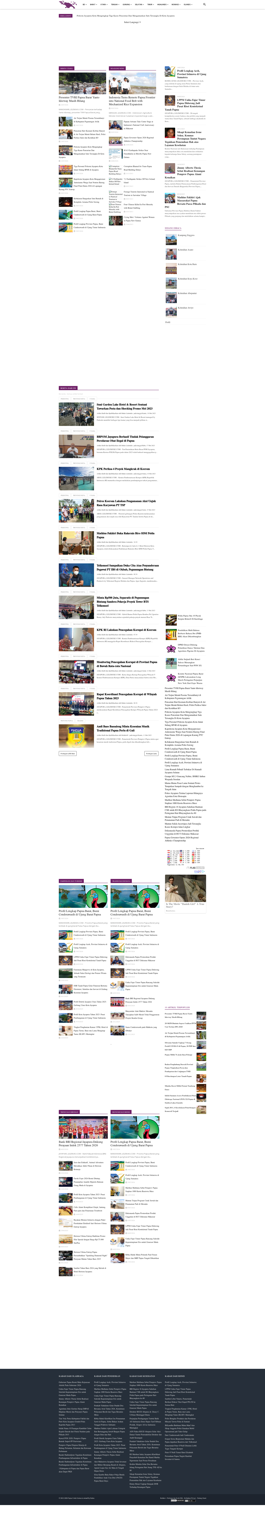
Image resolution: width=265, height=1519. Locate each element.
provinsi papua (79, 399)
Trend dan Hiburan (69, 1112)
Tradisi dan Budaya (121, 881)
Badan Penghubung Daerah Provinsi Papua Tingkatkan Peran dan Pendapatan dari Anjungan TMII (179, 1068)
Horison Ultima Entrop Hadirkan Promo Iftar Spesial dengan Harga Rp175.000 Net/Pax (89, 1239)
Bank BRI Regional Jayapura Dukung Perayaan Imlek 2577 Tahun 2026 (81, 1143)
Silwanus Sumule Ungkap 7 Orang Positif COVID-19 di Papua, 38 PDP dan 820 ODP (180, 1046)
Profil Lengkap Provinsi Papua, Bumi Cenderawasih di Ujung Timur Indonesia (182, 757)
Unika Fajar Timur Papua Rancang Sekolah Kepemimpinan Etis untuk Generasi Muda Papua (142, 986)
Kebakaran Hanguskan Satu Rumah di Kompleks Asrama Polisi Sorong (181, 743)
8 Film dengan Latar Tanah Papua (178, 1076)
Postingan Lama (151, 753)
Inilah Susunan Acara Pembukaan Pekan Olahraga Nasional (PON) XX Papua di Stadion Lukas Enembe (181, 1099)
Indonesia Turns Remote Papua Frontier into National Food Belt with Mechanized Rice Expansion (132, 100)
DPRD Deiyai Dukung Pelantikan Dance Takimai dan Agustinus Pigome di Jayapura (191, 647)
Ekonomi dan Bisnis (121, 1112)
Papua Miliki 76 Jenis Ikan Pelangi (178, 1054)
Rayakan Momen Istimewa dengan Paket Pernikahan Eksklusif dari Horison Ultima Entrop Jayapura (90, 1223)
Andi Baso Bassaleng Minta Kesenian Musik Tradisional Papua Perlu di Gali (123, 728)
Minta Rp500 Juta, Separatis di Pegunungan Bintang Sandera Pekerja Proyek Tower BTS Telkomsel (123, 602)
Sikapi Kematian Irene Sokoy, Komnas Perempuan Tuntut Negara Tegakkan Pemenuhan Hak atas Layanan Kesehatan (185, 139)
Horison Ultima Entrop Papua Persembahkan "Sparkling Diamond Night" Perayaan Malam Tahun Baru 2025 (90, 1255)
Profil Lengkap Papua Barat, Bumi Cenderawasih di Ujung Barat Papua (80, 912)
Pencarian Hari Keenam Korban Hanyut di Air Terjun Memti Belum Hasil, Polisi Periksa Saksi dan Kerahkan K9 (89, 134)
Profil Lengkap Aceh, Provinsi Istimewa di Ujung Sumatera (191, 74)
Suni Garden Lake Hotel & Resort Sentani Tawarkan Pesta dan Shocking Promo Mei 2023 (125, 406)
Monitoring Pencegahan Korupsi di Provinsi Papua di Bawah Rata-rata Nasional (127, 664)
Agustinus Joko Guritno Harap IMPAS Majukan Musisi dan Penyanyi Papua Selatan (74, 1411)
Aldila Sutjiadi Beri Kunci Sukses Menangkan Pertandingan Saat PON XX (190, 662)
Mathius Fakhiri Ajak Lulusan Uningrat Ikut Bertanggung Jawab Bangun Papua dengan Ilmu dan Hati (109, 1431)
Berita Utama (66, 68)
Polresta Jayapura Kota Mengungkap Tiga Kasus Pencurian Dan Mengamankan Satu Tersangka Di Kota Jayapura (183, 715)
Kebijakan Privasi (190, 1498)
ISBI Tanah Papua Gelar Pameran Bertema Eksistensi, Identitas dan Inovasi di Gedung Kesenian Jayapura (90, 989)
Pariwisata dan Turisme (71, 881)
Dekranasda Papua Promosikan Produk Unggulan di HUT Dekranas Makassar (182, 832)
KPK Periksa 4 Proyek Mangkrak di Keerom (123, 469)
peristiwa (65, 399)
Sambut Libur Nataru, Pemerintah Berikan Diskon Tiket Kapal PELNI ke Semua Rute (180, 1401)
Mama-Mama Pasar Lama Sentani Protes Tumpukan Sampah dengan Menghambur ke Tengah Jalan (184, 786)
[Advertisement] (132, 42)
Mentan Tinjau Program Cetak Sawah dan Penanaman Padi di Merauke (183, 818)
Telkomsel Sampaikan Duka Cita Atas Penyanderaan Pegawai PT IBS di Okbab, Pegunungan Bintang (128, 567)
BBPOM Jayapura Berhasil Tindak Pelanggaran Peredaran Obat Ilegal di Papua (125, 439)
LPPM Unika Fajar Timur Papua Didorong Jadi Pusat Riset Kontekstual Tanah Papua (185, 104)
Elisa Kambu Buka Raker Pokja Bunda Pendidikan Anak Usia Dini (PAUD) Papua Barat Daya (109, 1477)
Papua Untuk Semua (74, 1498)
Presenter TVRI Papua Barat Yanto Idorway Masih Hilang (79, 99)
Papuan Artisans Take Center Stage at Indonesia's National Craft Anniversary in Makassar (139, 125)
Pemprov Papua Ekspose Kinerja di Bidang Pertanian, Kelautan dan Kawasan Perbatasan (75, 1448)
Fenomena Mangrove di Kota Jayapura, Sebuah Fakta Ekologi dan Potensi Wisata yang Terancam (90, 973)
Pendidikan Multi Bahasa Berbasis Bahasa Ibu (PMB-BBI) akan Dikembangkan (190, 633)
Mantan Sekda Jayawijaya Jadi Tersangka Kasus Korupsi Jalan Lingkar (183, 825)
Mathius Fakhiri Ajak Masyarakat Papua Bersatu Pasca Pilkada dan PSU (185, 202)
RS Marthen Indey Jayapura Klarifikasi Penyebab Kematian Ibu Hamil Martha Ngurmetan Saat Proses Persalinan (145, 1457)
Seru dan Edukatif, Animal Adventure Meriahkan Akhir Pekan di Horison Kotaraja (89, 1166)
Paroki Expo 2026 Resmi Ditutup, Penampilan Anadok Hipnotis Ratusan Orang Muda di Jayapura (88, 1182)
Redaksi (162, 1498)
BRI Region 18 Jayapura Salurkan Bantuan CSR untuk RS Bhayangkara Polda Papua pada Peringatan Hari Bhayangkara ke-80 (185, 809)
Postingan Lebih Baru (68, 753)
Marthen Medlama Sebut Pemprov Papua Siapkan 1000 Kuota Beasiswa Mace (183, 801)
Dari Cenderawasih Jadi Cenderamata (179, 1435)
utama (92, 399)
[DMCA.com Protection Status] (177, 1501)
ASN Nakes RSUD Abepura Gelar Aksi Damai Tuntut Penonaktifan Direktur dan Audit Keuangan (146, 1434)
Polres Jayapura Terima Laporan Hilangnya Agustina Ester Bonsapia (184, 795)
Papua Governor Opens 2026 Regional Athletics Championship (181, 839)
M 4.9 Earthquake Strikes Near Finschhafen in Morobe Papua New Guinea (137, 153)
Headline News (117, 68)
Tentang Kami (201, 1498)
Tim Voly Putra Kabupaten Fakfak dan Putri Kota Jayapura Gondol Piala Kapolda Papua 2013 (74, 1421)
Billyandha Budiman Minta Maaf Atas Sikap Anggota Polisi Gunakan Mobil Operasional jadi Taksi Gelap (180, 1428)
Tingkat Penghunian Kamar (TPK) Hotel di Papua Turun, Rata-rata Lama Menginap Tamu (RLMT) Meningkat (91, 1030)
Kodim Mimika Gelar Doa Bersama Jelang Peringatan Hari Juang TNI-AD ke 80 (146, 1467)
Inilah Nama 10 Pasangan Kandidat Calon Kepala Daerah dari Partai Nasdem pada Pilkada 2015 (75, 1431)
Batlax (92, 1498)
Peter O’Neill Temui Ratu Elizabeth (179, 1452)
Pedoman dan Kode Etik (175, 1498)
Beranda (62, 394)
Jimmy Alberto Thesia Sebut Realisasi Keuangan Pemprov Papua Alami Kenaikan (185, 172)
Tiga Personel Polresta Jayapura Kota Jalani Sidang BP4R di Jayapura (107, 15)
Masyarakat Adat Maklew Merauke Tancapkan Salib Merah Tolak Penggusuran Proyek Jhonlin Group (142, 1014)
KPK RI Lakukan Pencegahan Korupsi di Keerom (126, 630)
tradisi (80, 721)
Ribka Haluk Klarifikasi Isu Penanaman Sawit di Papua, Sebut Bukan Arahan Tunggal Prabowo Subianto (109, 1421)
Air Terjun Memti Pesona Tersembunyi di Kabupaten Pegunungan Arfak (183, 696)
